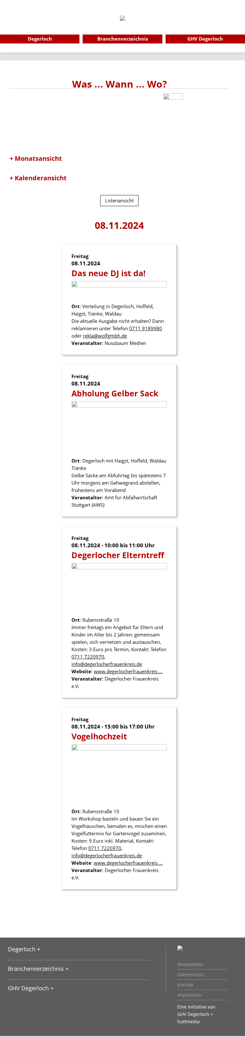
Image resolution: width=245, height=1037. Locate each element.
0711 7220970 (87, 656)
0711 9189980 (145, 328)
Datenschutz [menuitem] (190, 975)
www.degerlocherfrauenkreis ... (128, 671)
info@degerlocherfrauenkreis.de (106, 664)
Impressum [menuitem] (189, 995)
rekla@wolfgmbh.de (105, 335)
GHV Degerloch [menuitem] (205, 38)
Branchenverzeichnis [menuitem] (122, 38)
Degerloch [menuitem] (40, 38)
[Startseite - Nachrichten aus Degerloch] (122, 27)
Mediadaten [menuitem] (190, 964)
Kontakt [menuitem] (185, 985)
